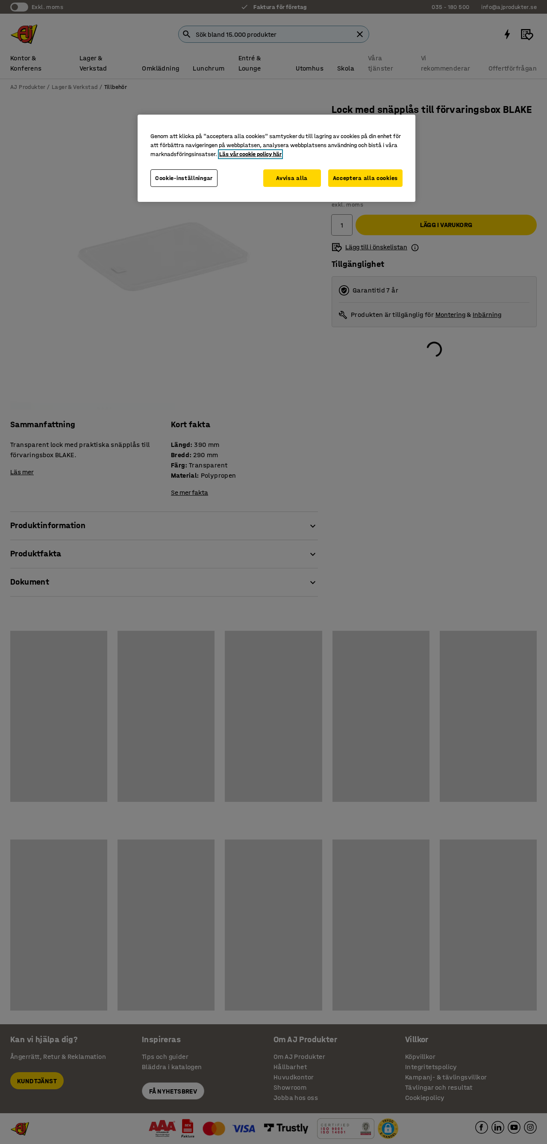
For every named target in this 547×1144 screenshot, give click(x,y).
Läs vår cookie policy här (250, 154)
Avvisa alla (292, 178)
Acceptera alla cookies (365, 178)
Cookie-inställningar (184, 178)
